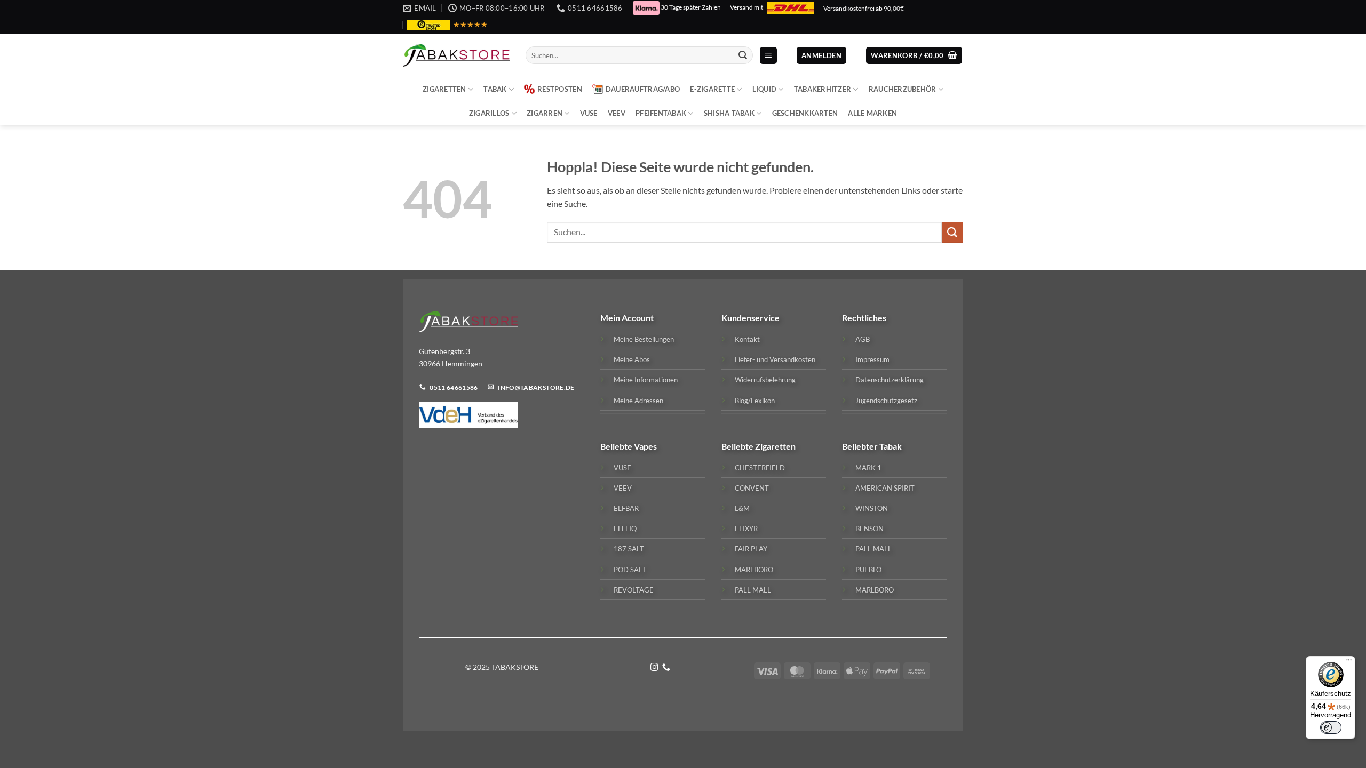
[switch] (1330, 727)
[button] (768, 56)
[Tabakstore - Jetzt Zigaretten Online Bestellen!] (456, 55)
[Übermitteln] (743, 55)
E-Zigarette (712, 89)
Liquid (764, 89)
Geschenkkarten (805, 113)
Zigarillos (489, 113)
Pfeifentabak (661, 113)
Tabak (494, 89)
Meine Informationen (646, 379)
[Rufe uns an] (666, 667)
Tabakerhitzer (822, 89)
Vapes (645, 446)
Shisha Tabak (729, 113)
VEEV (616, 113)
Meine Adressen (638, 400)
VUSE (589, 113)
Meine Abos (632, 359)
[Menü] (1349, 662)
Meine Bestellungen (644, 339)
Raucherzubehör (902, 89)
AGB (862, 339)
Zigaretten (444, 89)
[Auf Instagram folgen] (654, 667)
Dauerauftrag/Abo (643, 89)
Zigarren (544, 113)
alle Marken (872, 113)
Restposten (559, 89)
